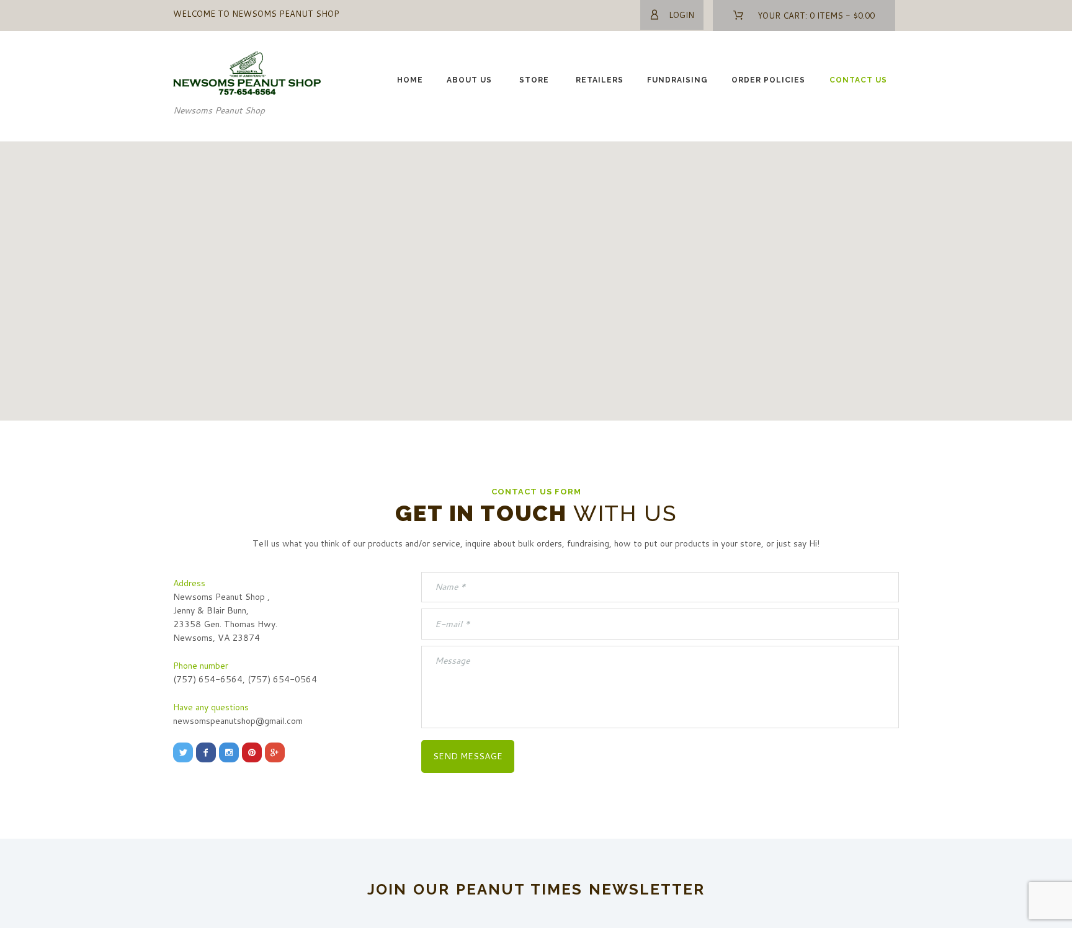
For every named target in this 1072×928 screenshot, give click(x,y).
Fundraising (677, 80)
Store (534, 80)
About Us (469, 80)
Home (410, 80)
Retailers (599, 80)
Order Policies (768, 80)
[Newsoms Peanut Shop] (247, 58)
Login (681, 14)
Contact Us (858, 80)
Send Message (467, 756)
